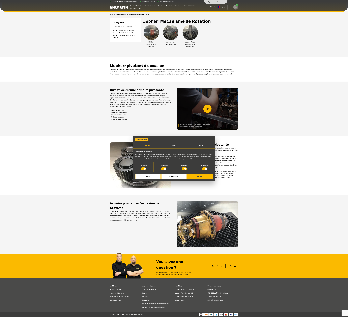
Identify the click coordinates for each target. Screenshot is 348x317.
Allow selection (174, 176)
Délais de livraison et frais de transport (155, 304)
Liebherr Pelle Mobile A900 (184, 293)
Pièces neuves (150, 6)
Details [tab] (174, 145)
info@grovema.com (217, 300)
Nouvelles (220, 2)
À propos (211, 2)
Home (111, 14)
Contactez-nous (135, 8)
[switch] (163, 168)
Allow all (200, 176)
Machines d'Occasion (165, 6)
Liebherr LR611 (180, 300)
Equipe (144, 293)
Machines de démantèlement (184, 6)
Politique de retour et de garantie (153, 307)
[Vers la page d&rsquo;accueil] (119, 7)
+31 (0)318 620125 (216, 297)
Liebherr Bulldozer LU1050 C (184, 290)
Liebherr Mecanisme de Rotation (123, 30)
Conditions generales (129, 314)
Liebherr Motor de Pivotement (123, 33)
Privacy (140, 314)
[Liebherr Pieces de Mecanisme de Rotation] (190, 36)
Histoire (145, 297)
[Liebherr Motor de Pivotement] (171, 36)
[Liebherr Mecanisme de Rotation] (151, 36)
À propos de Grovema (149, 290)
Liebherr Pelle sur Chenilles (184, 297)
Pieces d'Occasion (136, 6)
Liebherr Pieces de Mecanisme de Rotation (124, 36)
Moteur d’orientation (118, 110)
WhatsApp (232, 266)
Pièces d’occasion (121, 14)
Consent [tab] (147, 145)
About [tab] (201, 145)
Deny (148, 176)
